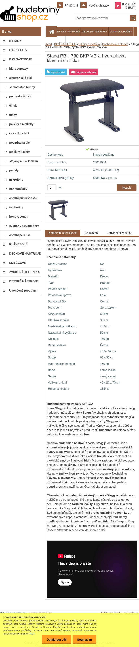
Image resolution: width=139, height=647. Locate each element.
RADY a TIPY (57, 41)
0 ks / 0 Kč (128, 4)
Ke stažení (91, 232)
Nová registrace (98, 5)
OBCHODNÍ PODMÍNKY (95, 31)
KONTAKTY (73, 41)
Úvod (48, 44)
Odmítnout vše (57, 639)
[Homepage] (52, 31)
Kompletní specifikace (63, 232)
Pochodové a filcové (115, 44)
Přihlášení (71, 5)
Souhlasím (84, 639)
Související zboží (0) (119, 232)
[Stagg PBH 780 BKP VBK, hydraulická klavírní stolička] (92, 79)
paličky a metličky (89, 44)
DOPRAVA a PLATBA (120, 31)
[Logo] (30, 14)
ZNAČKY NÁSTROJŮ (68, 31)
